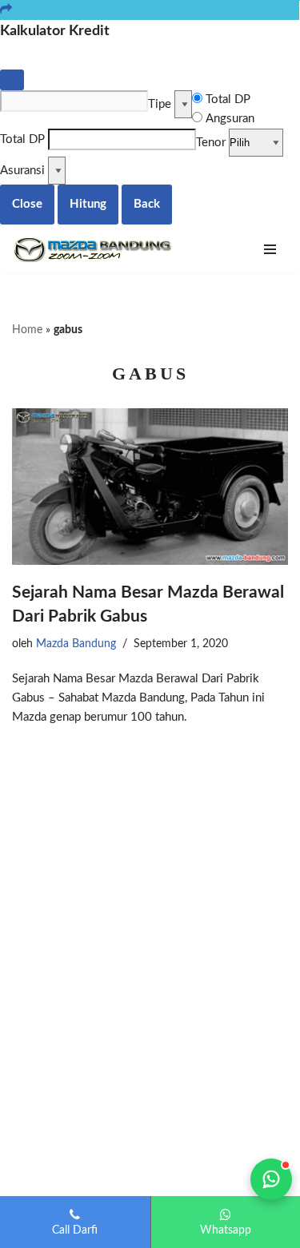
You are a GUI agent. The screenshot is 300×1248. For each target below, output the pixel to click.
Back (147, 204)
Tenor (211, 143)
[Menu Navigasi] (270, 249)
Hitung (88, 204)
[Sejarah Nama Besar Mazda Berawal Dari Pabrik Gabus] (150, 486)
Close (27, 204)
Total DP (228, 99)
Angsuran (230, 119)
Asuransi (22, 171)
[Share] (6, 10)
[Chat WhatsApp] (271, 1179)
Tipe (159, 104)
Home (27, 330)
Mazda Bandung (76, 644)
